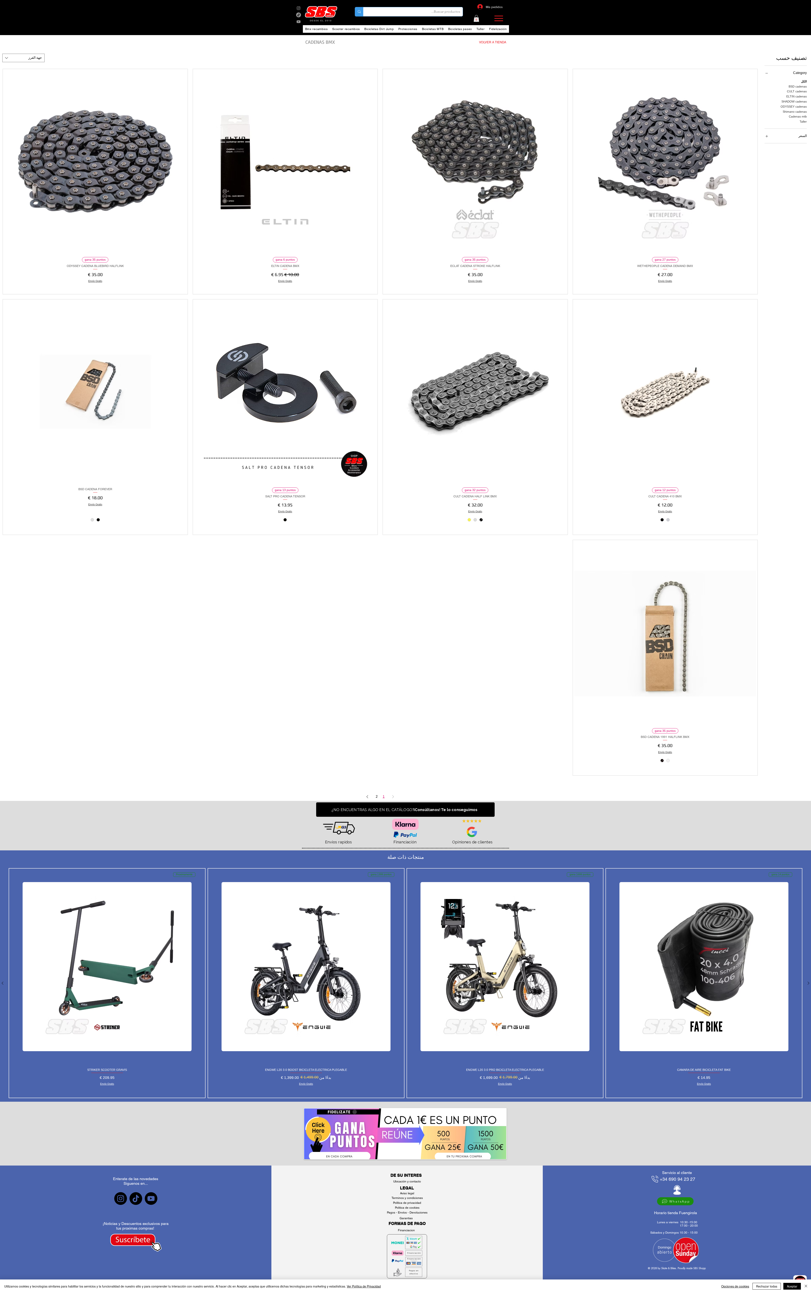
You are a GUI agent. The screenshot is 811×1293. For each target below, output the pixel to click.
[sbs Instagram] (298, 8)
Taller (803, 121)
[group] (405, 983)
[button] (476, 18)
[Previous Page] (393, 796)
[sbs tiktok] (135, 1198)
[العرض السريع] (665, 161)
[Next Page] (367, 796)
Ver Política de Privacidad (364, 1286)
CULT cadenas (797, 91)
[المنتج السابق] (808, 983)
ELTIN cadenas (796, 96)
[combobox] (23, 58)
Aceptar (792, 1286)
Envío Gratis (665, 281)
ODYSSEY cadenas (794, 106)
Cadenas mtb (798, 116)
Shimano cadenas (795, 111)
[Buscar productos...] (359, 11)
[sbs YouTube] (298, 21)
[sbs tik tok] (298, 14)
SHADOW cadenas (794, 101)
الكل (804, 81)
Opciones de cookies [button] (735, 1286)
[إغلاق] (805, 1286)
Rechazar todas (766, 1286)
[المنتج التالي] (2, 983)
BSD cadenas (798, 86)
